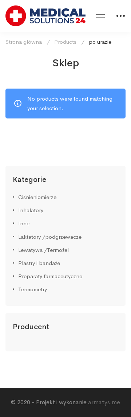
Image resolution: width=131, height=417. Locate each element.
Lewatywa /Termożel (43, 249)
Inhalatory (30, 210)
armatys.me (104, 402)
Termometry (32, 289)
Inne (23, 223)
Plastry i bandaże (39, 263)
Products (65, 41)
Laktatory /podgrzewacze (50, 236)
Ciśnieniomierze (37, 197)
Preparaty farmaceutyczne (50, 276)
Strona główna (23, 41)
